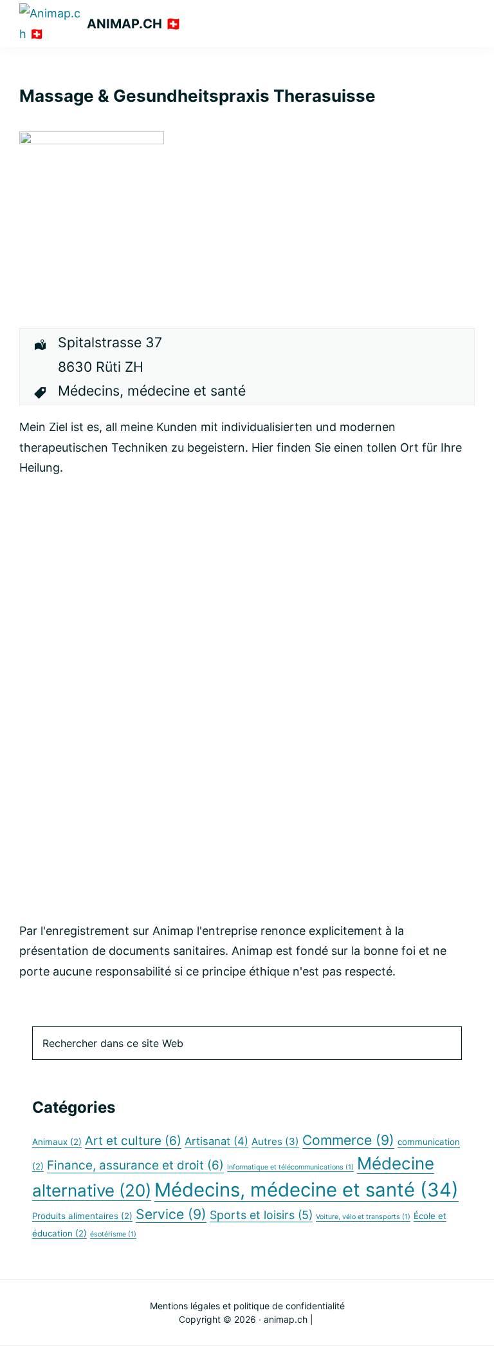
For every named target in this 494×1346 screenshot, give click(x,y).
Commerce (348, 1139)
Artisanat (216, 1141)
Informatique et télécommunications (290, 1167)
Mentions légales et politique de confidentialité (247, 1305)
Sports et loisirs (261, 1215)
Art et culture (133, 1140)
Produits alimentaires (82, 1216)
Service (171, 1214)
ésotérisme (113, 1234)
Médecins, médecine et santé (306, 1189)
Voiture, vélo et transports (363, 1217)
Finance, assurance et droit (135, 1165)
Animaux (57, 1142)
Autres (275, 1141)
